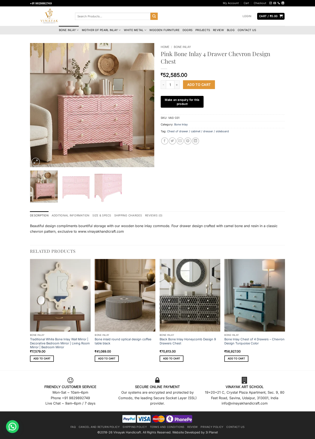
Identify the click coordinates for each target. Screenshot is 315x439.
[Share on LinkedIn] (195, 140)
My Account (231, 3)
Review (218, 30)
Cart (246, 3)
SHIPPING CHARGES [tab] (128, 215)
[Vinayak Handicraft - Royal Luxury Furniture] (49, 16)
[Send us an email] (274, 3)
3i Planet (212, 432)
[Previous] (38, 105)
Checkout (260, 3)
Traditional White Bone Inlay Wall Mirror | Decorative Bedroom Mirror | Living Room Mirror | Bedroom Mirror (60, 343)
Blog (231, 30)
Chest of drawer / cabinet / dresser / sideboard (198, 131)
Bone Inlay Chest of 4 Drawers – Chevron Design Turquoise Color (254, 341)
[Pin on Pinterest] (187, 140)
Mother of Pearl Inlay (100, 30)
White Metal (134, 30)
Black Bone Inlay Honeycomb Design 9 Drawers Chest (188, 341)
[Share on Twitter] (172, 140)
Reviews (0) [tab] (154, 215)
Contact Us (247, 30)
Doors (187, 30)
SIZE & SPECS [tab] (101, 215)
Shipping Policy (135, 427)
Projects (202, 30)
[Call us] (279, 3)
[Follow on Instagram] (270, 3)
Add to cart (199, 85)
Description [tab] (39, 215)
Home (165, 47)
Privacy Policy (212, 427)
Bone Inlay (67, 30)
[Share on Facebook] (164, 140)
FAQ (73, 427)
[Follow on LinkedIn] (283, 3)
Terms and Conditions (167, 427)
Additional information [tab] (71, 215)
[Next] (146, 105)
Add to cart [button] (42, 358)
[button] (246, 16)
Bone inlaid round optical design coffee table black (123, 341)
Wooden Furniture (164, 30)
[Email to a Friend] (180, 140)
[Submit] (154, 16)
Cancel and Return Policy (99, 427)
